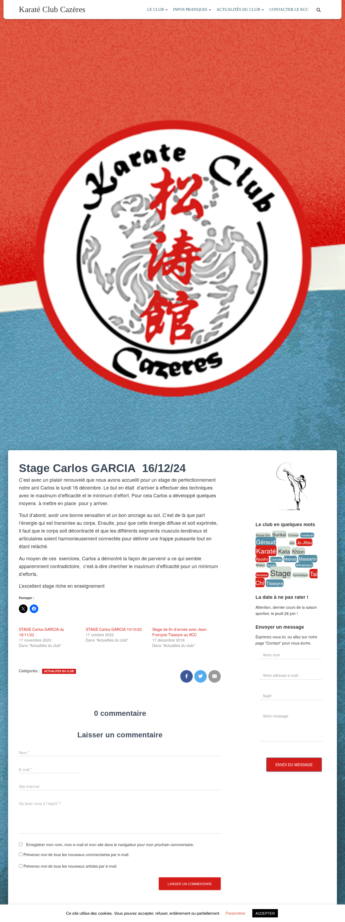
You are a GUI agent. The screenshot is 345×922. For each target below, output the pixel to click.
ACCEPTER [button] (265, 913)
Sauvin (271, 565)
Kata (284, 551)
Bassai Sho (263, 535)
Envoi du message (294, 764)
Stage (280, 572)
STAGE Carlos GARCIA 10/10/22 (114, 629)
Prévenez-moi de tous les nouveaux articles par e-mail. (70, 866)
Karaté (266, 550)
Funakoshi (307, 535)
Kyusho (262, 559)
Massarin (308, 558)
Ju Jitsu (304, 542)
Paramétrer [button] (236, 913)
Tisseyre (274, 583)
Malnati (290, 559)
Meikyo (260, 565)
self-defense (286, 565)
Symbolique (300, 575)
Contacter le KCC (289, 9)
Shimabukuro (304, 565)
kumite (311, 552)
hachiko (282, 543)
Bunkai (279, 534)
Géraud (265, 541)
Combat (293, 535)
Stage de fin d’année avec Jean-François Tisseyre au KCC (180, 632)
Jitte (292, 543)
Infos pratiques (190, 9)
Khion (298, 551)
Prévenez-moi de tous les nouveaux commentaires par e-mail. (76, 854)
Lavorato (276, 559)
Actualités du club (238, 9)
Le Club (156, 9)
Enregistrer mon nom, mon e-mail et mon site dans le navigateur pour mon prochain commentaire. (110, 844)
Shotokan (262, 575)
